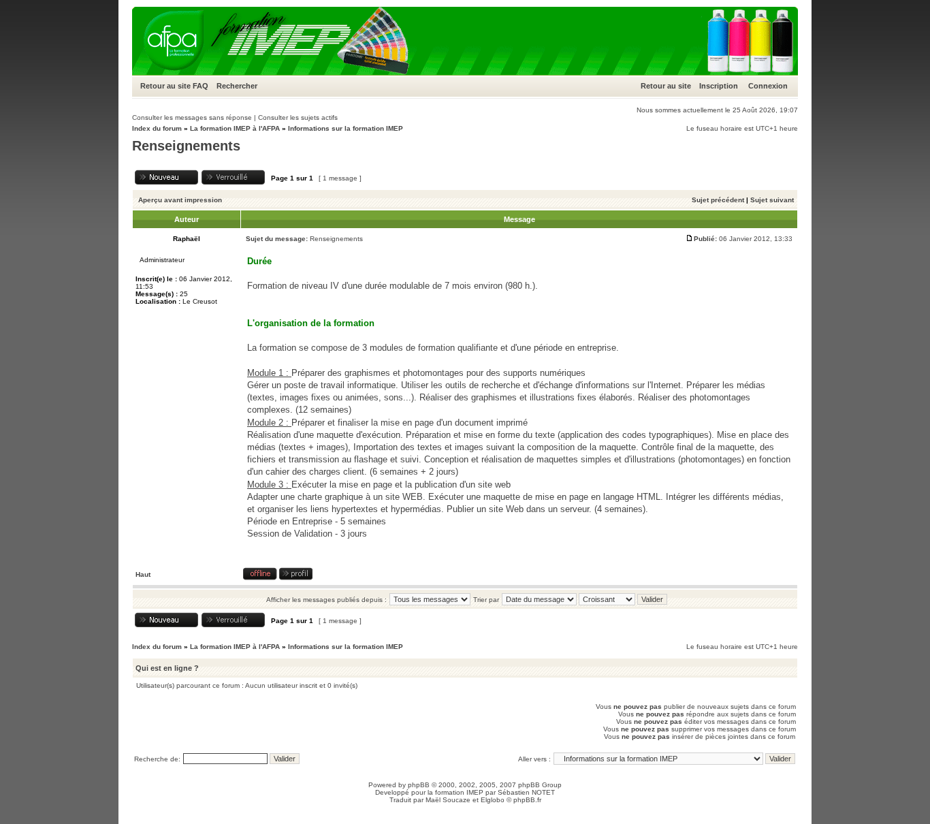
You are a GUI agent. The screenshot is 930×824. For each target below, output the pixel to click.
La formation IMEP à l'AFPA (235, 128)
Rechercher (237, 86)
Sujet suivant (772, 200)
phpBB (419, 785)
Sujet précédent (718, 200)
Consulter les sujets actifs (298, 117)
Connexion (768, 86)
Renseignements (186, 145)
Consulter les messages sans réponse (192, 117)
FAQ (200, 86)
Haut (142, 574)
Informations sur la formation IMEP (345, 128)
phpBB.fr (527, 800)
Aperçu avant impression (180, 200)
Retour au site (165, 86)
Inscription (718, 86)
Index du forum (157, 128)
